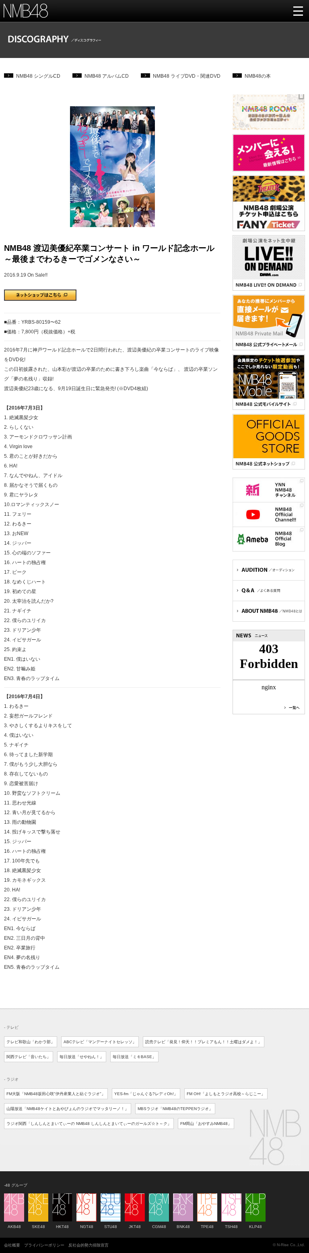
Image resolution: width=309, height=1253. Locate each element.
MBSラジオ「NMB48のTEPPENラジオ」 (175, 1108)
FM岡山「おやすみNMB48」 (206, 1123)
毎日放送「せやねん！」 (82, 1057)
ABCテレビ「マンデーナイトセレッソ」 (100, 1042)
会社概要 (12, 1245)
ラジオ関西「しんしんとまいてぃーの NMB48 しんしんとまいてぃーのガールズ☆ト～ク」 (88, 1123)
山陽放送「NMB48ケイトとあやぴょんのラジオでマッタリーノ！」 (67, 1108)
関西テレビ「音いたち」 (28, 1057)
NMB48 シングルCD (38, 76)
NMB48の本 (258, 76)
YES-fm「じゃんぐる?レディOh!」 (146, 1094)
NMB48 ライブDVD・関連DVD (186, 76)
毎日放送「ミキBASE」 (134, 1057)
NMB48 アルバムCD (106, 76)
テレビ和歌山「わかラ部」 (30, 1042)
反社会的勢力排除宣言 (88, 1245)
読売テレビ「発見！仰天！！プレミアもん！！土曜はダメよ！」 (203, 1042)
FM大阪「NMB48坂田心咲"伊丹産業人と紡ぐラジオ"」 (55, 1094)
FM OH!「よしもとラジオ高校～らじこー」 (226, 1094)
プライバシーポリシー (44, 1245)
